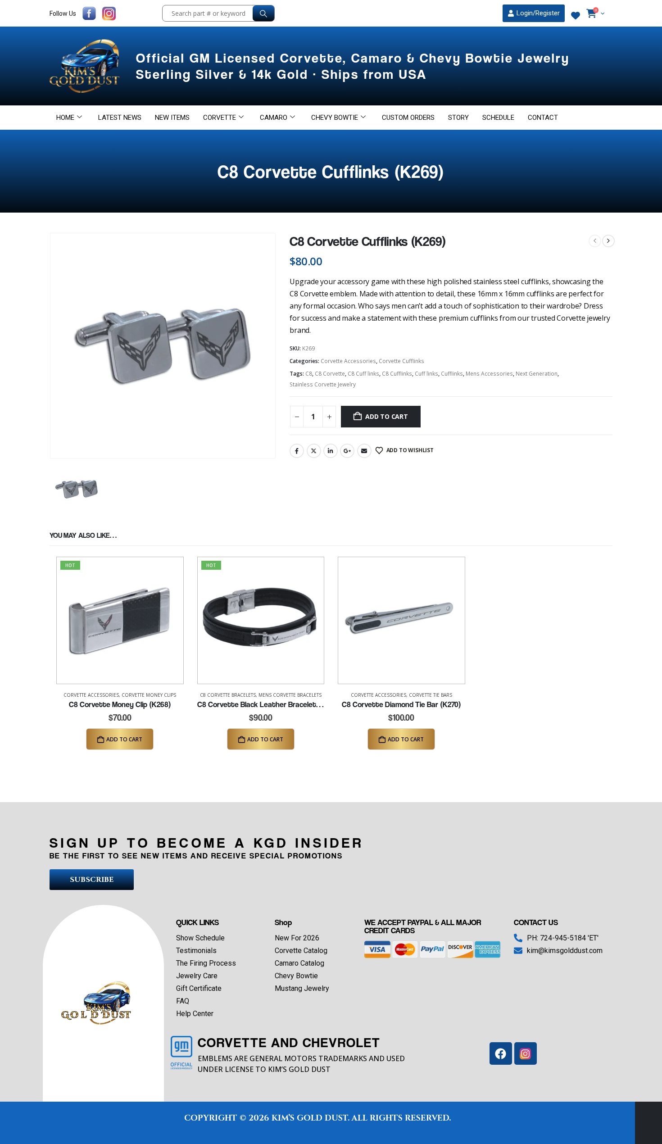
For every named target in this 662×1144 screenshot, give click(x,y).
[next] (608, 241)
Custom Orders (408, 117)
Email (364, 451)
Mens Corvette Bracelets (290, 695)
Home (65, 117)
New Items (172, 117)
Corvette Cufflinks (401, 361)
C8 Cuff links (363, 373)
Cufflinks (452, 373)
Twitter (314, 451)
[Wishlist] (575, 15)
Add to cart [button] (124, 739)
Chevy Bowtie (334, 117)
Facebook (297, 451)
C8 (308, 373)
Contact (543, 117)
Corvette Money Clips (149, 695)
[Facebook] (501, 1053)
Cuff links (426, 373)
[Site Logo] (86, 66)
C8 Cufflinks (397, 373)
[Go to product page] (401, 620)
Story (458, 117)
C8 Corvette (330, 373)
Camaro (273, 117)
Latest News (119, 117)
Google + (347, 451)
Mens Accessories (489, 373)
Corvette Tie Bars (430, 695)
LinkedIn (330, 451)
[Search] (263, 13)
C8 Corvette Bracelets (228, 695)
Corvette (219, 117)
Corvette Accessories (348, 361)
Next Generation (537, 373)
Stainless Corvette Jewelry (323, 384)
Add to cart (386, 416)
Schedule (498, 117)
